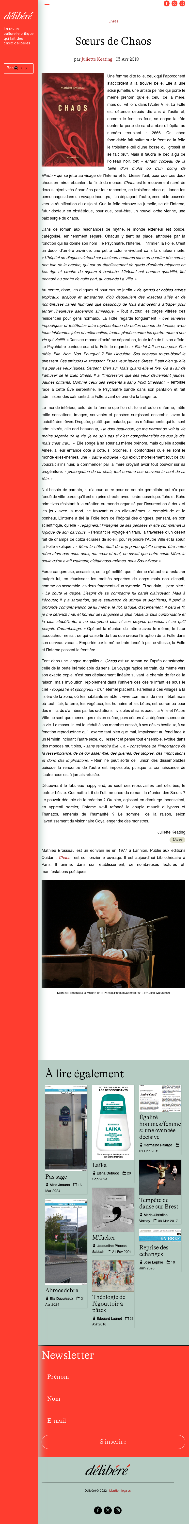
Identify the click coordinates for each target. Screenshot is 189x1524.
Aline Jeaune (60, 1185)
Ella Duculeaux (61, 1299)
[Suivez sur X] (174, 3)
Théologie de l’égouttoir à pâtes (108, 1303)
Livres (113, 21)
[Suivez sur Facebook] (167, 3)
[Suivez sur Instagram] (182, 3)
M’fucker (103, 1238)
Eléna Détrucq (108, 1173)
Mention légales (120, 1490)
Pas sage (56, 1177)
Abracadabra (62, 1291)
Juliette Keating (96, 59)
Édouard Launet (109, 1319)
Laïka (99, 1165)
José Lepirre (153, 1262)
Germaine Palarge (158, 1145)
